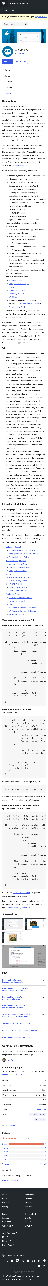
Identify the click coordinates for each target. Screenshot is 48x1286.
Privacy (5, 1206)
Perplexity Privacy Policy (19, 601)
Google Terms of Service (19, 564)
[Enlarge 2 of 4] (43, 921)
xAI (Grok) (13, 297)
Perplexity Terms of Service (20, 597)
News (4, 1199)
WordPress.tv (9, 1226)
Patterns (28, 1206)
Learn (4, 1214)
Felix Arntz (22, 53)
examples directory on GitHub (17, 908)
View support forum (10, 1181)
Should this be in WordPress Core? (16, 1023)
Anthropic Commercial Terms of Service (25, 554)
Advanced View (8, 1126)
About (4, 1195)
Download (8, 61)
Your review (7, 1164)
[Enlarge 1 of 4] (20, 921)
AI (30, 1114)
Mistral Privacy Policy (18, 581)
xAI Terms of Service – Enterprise (22, 611)
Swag (28, 1226)
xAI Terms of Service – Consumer (22, 608)
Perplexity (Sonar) (16, 294)
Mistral (11, 287)
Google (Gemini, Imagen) (19, 283)
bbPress (6, 1241)
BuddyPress (8, 1245)
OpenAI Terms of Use (18, 587)
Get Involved (30, 1214)
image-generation (39, 1114)
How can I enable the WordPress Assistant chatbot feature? (16, 989)
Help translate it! (41, 17)
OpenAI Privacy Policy (18, 591)
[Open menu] (44, 3)
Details (7, 70)
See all (43, 1164)
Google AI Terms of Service (20, 567)
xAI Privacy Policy (16, 614)
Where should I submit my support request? (20, 1030)
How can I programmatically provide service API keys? (13, 1006)
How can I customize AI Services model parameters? (13, 981)
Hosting (5, 1202)
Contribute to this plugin (11, 1074)
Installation (9, 81)
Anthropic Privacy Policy (19, 557)
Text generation (40, 1119)
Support (7, 93)
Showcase (29, 1195)
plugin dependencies (21, 165)
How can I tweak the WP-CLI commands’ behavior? (13, 998)
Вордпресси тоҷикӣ (16, 1255)
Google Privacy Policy (18, 570)
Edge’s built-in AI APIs (18, 307)
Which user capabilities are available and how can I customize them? (17, 1015)
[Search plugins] (26, 24)
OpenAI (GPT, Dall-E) (17, 290)
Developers (6, 1222)
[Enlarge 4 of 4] (43, 948)
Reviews (8, 76)
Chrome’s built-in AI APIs (29, 304)
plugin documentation (21, 892)
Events (28, 1218)
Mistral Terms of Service (19, 577)
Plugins (28, 1202)
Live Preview (21, 61)
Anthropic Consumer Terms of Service (24, 550)
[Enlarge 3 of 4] (20, 934)
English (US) (41, 1109)
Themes (28, 1199)
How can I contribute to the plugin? (16, 1037)
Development (10, 87)
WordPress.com (9, 1233)
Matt (5, 1237)
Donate (29, 1222)
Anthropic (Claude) (16, 280)
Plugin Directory (8, 10)
